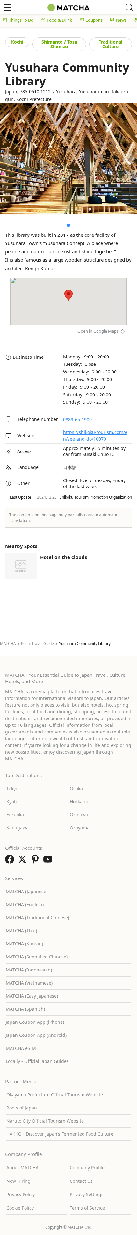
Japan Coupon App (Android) (36, 1035)
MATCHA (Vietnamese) (29, 983)
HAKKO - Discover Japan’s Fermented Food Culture (59, 1134)
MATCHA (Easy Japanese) (32, 996)
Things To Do (21, 20)
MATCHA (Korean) (24, 944)
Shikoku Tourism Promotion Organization (96, 497)
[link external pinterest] (36, 861)
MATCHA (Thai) (21, 931)
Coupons (94, 20)
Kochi (17, 42)
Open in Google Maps (98, 331)
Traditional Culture (110, 44)
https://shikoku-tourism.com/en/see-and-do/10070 (95, 435)
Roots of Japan (21, 1108)
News (121, 20)
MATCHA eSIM (21, 1048)
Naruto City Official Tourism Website (45, 1121)
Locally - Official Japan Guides (37, 1061)
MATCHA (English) (25, 904)
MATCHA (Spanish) (25, 1009)
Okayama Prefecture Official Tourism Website (54, 1095)
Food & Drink (59, 20)
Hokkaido (79, 801)
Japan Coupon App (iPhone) (35, 1022)
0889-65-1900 (77, 419)
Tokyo (12, 788)
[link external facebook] (11, 861)
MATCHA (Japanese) (26, 891)
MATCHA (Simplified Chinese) (37, 957)
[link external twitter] (23, 861)
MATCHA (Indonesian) (29, 970)
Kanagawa (17, 828)
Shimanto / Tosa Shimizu (59, 44)
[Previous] (9, 159)
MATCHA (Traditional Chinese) (37, 917)
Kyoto (12, 801)
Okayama (80, 828)
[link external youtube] (49, 861)
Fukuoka (15, 815)
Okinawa (79, 815)
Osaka (76, 788)
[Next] (128, 159)
